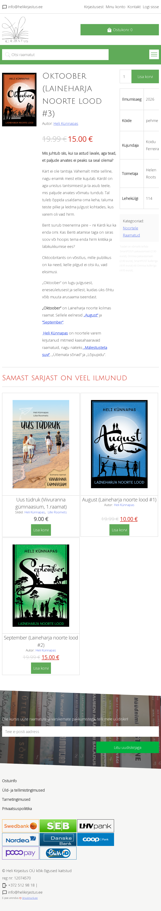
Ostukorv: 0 (119, 30)
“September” (52, 322)
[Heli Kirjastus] (15, 41)
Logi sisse (151, 6)
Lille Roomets (57, 512)
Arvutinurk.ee (30, 898)
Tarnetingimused (16, 799)
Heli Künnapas (65, 123)
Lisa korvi (145, 76)
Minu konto (115, 6)
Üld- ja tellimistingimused (23, 790)
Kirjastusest (94, 6)
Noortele (130, 228)
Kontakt (134, 6)
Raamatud (131, 235)
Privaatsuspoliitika (17, 808)
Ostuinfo (9, 780)
